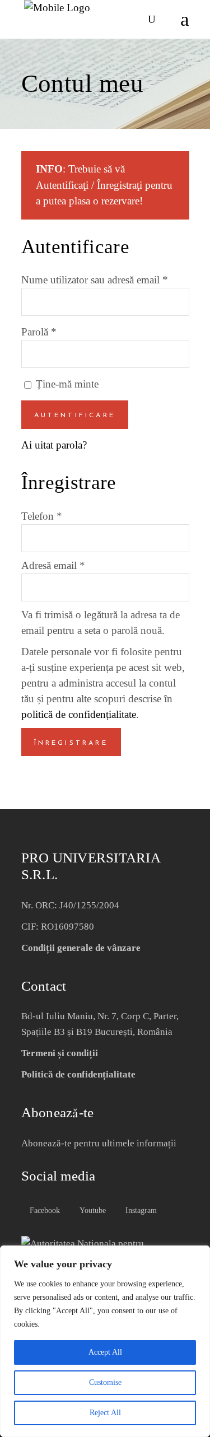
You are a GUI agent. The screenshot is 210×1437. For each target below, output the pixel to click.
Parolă (39, 332)
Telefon (41, 516)
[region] (105, 1341)
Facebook (43, 1210)
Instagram (140, 1210)
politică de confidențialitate (78, 714)
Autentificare (75, 415)
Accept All (105, 1352)
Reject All (105, 1412)
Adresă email (53, 565)
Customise (105, 1382)
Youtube (91, 1210)
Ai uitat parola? (54, 445)
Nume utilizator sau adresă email (94, 280)
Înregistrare (71, 743)
